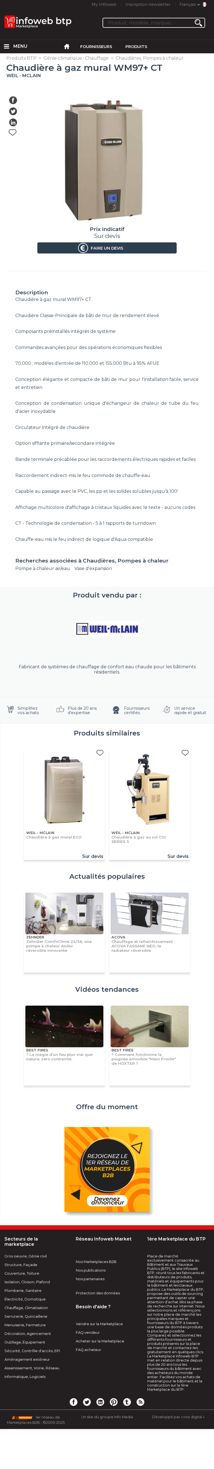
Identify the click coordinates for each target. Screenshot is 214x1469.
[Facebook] (73, 1401)
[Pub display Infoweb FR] (107, 1170)
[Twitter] (86, 1401)
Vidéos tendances (107, 989)
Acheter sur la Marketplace (100, 1341)
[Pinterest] (113, 1401)
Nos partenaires (90, 1279)
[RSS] (140, 1401)
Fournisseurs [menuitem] (96, 46)
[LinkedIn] (100, 1401)
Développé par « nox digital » (178, 1417)
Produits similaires (107, 733)
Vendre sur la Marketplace (99, 1324)
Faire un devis (107, 248)
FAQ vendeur (88, 1332)
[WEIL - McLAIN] (107, 629)
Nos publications (91, 1270)
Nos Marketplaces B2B (96, 1262)
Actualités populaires (107, 876)
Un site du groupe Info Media (107, 1417)
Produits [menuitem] (136, 46)
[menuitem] (6, 46)
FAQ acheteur (88, 1350)
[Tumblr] (127, 1401)
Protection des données (98, 1293)
